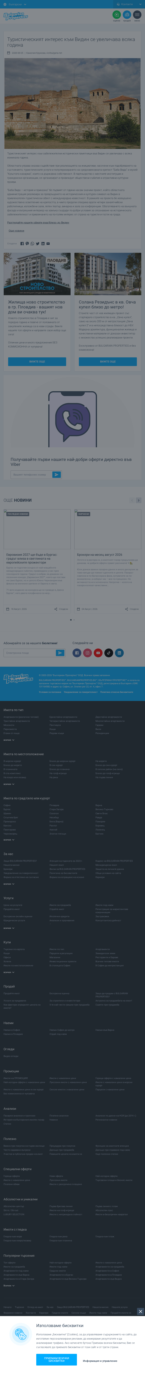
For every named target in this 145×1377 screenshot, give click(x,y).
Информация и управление (100, 1361)
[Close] (140, 1311)
